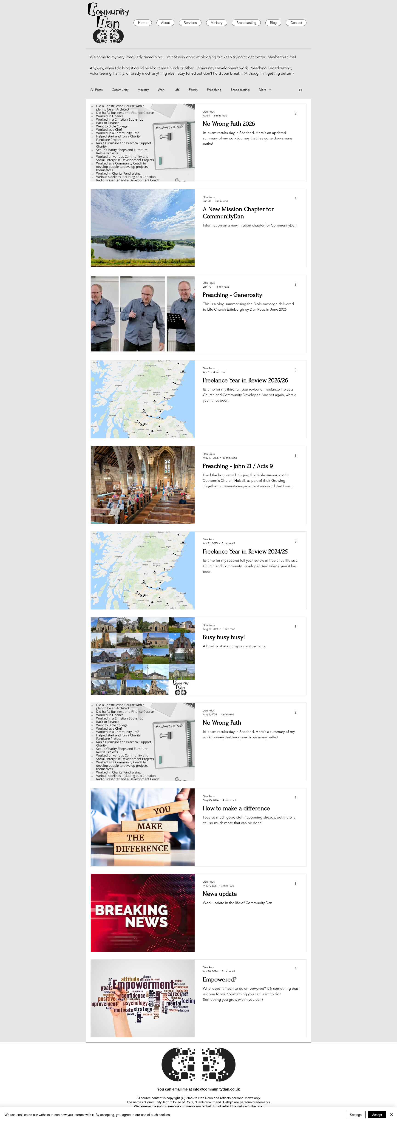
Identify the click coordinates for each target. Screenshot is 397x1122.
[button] (300, 90)
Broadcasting (240, 90)
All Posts (97, 90)
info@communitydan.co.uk (216, 1089)
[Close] (391, 1114)
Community (120, 90)
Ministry (143, 90)
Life (177, 90)
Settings (356, 1114)
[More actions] (297, 113)
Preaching (214, 90)
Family (193, 90)
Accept (377, 1114)
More (263, 90)
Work (161, 90)
